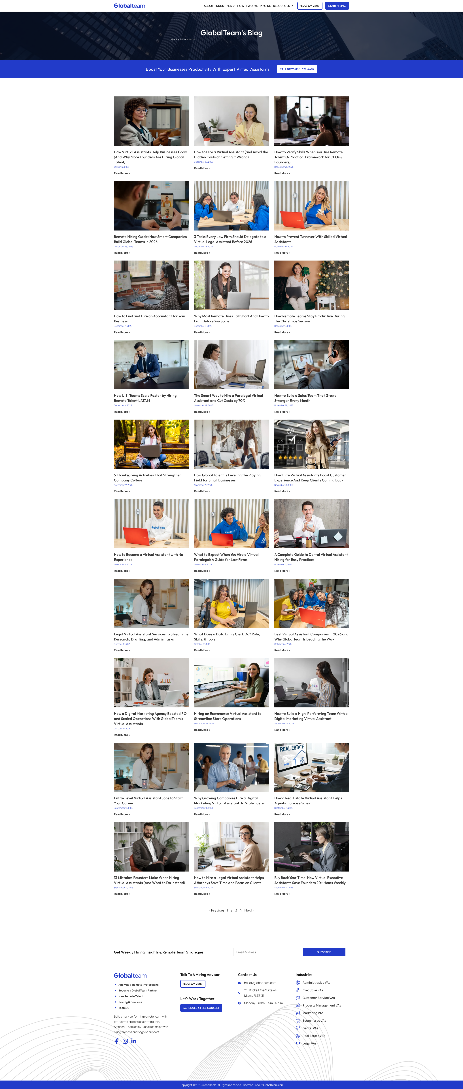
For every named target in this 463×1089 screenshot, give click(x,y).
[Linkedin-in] (134, 1041)
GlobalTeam (178, 39)
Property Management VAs (322, 1005)
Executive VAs (313, 990)
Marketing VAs (313, 1013)
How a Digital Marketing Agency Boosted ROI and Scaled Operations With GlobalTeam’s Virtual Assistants (151, 718)
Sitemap (248, 1085)
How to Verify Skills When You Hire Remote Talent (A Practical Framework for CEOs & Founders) (308, 157)
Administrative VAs (316, 982)
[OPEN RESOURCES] (292, 6)
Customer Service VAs (319, 998)
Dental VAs (310, 1028)
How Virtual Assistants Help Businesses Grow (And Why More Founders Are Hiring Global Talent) (150, 157)
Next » (249, 910)
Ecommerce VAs (314, 1020)
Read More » (122, 173)
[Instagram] (125, 1041)
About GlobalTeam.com (269, 1085)
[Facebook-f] (117, 1041)
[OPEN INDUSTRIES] (234, 6)
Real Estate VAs (314, 1036)
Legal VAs (310, 1043)
